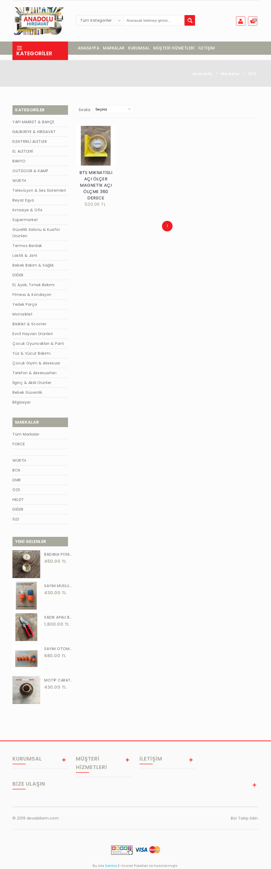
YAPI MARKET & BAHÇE (33, 122)
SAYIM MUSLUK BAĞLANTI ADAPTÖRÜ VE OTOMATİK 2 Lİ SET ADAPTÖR (58, 585)
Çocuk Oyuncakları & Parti (38, 343)
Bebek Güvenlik (27, 392)
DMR (16, 480)
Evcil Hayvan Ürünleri (32, 333)
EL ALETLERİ (22, 151)
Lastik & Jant (25, 255)
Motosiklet (22, 314)
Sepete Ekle (97, 151)
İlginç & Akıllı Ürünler (32, 382)
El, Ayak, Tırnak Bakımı (33, 284)
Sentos (111, 865)
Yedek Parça (24, 304)
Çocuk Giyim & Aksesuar (36, 363)
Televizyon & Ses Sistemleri (39, 190)
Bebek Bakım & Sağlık (33, 265)
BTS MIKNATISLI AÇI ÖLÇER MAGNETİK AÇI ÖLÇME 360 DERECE (95, 185)
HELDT (18, 499)
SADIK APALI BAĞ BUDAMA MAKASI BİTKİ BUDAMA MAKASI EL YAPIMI (58, 617)
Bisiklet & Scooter (29, 324)
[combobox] (100, 20)
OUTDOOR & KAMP (30, 170)
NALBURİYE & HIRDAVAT (34, 131)
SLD (15, 519)
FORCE (18, 444)
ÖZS (16, 489)
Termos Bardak (27, 245)
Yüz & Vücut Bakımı (31, 353)
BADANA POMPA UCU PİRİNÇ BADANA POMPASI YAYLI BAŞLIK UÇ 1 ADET (58, 554)
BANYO (19, 161)
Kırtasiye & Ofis (27, 210)
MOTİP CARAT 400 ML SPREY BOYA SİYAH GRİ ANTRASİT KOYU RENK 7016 (58, 680)
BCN (16, 470)
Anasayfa (202, 73)
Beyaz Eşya (23, 200)
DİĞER (18, 275)
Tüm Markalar (25, 434)
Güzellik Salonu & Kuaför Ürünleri (36, 233)
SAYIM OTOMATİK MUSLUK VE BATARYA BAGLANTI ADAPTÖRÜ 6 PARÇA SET (58, 648)
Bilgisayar (21, 402)
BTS (252, 73)
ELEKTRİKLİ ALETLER (29, 141)
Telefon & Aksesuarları (34, 373)
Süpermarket (25, 219)
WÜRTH (19, 180)
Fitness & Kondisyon (32, 294)
